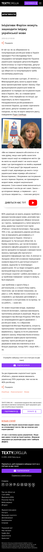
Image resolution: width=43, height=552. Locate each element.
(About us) (11, 492)
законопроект (17, 392)
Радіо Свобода (19, 114)
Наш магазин (6, 531)
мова (27, 392)
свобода (6, 392)
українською (15, 546)
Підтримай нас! (7, 528)
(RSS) (8, 495)
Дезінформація (7, 518)
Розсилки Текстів (8, 500)
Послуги (5, 513)
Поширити (8, 43)
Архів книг (5, 538)
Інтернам (5, 523)
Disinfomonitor (7, 520)
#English (5, 505)
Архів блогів (6, 536)
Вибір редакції (7, 502)
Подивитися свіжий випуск (21, 475)
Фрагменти (6, 497)
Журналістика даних (9, 510)
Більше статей (8, 421)
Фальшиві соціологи (9, 515)
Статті (4, 495)
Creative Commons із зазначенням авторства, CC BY (21, 544)
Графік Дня (6, 533)
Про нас (4, 492)
